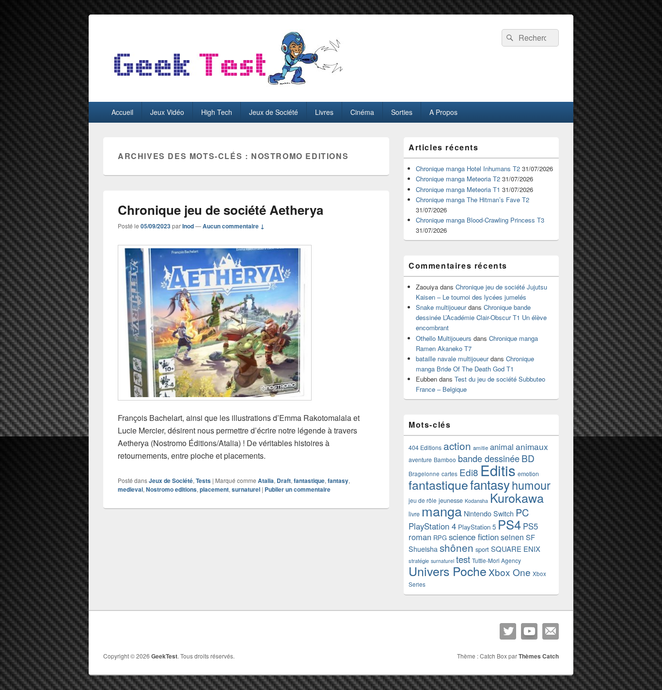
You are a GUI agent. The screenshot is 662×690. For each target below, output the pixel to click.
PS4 (509, 524)
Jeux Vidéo (167, 112)
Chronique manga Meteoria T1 (458, 189)
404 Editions (425, 447)
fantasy (338, 480)
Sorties (401, 112)
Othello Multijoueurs (444, 338)
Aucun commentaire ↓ (234, 226)
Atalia (266, 480)
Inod (188, 226)
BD (528, 458)
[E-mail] (550, 631)
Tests (203, 480)
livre (414, 514)
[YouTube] (529, 631)
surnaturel (246, 489)
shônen (456, 547)
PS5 (530, 526)
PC (522, 512)
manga (442, 510)
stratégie (419, 560)
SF (530, 537)
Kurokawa (517, 497)
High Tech (216, 112)
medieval (130, 489)
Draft (284, 480)
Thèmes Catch (539, 656)
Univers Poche (448, 570)
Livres (324, 112)
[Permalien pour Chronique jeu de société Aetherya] (215, 405)
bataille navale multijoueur (452, 358)
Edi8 (468, 472)
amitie (480, 447)
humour (531, 485)
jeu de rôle (423, 500)
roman (420, 537)
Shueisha (423, 549)
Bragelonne (424, 474)
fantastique (309, 480)
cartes (449, 474)
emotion (528, 473)
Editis (498, 470)
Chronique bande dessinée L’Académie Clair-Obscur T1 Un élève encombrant (481, 317)
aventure (420, 459)
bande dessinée (489, 458)
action (457, 445)
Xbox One (510, 571)
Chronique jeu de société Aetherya (220, 210)
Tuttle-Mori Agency (496, 560)
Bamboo (445, 459)
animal (502, 446)
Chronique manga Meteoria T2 (458, 178)
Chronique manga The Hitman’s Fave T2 (472, 199)
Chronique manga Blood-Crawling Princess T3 (480, 220)
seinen (512, 537)
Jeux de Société (273, 112)
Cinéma (362, 112)
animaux (532, 446)
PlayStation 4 (432, 526)
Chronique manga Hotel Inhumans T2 (468, 168)
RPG (440, 537)
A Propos (443, 112)
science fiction (474, 537)
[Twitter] (508, 631)
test (463, 559)
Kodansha (476, 500)
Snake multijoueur (441, 307)
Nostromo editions (171, 489)
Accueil (122, 112)
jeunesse (451, 500)
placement (214, 489)
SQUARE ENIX (515, 549)
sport (482, 549)
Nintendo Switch (489, 513)
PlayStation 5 (477, 526)
